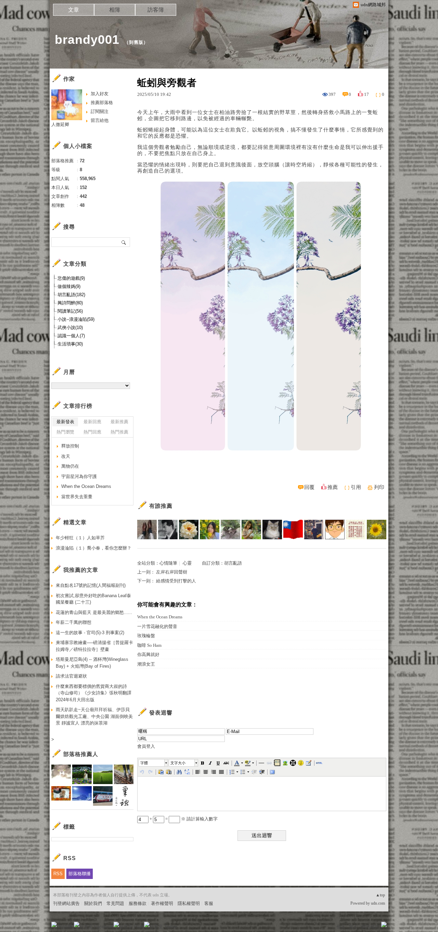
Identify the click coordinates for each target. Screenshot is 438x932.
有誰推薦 (160, 506)
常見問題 (115, 903)
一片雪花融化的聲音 (157, 626)
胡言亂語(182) (71, 294)
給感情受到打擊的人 (176, 580)
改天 (65, 456)
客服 (208, 903)
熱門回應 (92, 431)
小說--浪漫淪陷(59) (75, 319)
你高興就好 (148, 654)
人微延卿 (60, 124)
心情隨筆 (168, 563)
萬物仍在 (70, 466)
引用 (356, 487)
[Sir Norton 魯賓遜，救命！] (147, 529)
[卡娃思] (251, 529)
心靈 (187, 563)
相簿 (114, 10)
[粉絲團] (54, 924)
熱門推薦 (119, 431)
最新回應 (92, 421)
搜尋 (124, 242)
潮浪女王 (146, 664)
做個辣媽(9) (68, 286)
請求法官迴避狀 (71, 676)
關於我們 (93, 903)
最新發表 (65, 421)
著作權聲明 (162, 903)
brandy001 (87, 40)
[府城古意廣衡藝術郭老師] (168, 529)
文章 (73, 10)
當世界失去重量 (76, 496)
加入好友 (99, 93)
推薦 (332, 487)
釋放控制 (70, 446)
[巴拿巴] (314, 529)
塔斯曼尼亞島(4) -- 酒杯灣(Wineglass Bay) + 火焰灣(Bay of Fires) (92, 663)
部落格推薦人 (80, 754)
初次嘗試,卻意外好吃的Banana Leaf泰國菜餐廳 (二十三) (93, 599)
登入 (340, 926)
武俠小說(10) (70, 327)
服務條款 (137, 903)
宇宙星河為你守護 (79, 476)
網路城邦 (370, 926)
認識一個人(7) (71, 335)
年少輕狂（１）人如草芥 (80, 537)
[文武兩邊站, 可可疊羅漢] (293, 529)
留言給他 (99, 120)
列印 (379, 487)
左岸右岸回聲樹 (171, 572)
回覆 (309, 487)
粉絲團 (65, 926)
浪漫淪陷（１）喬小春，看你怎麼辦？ (93, 548)
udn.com (378, 903)
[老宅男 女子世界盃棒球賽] (272, 529)
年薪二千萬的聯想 (73, 622)
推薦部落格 (102, 102)
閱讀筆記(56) (70, 311)
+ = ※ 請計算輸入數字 (183, 818)
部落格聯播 (79, 873)
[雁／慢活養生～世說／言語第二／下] (355, 529)
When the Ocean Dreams (159, 616)
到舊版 (136, 42)
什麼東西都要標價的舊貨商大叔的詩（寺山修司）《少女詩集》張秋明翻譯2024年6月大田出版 (93, 693)
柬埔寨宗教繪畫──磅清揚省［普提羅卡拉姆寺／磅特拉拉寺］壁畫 (94, 646)
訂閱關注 (99, 111)
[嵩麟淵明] (335, 529)
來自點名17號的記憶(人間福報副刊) (91, 585)
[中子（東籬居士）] (188, 529)
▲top (380, 895)
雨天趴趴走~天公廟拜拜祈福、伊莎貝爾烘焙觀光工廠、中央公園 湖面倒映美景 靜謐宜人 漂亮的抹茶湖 (94, 716)
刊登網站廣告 (66, 903)
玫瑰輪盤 (146, 635)
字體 (144, 763)
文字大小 (177, 763)
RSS (58, 873)
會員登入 (146, 746)
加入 (353, 926)
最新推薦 (119, 421)
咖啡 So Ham (149, 645)
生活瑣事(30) (70, 344)
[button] (154, 763)
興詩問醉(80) (70, 302)
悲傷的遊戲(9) (71, 278)
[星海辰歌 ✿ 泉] (209, 529)
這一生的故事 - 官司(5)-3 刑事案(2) (90, 632)
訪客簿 (155, 10)
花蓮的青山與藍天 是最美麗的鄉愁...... (94, 612)
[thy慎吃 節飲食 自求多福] (376, 529)
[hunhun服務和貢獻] (230, 529)
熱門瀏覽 (65, 431)
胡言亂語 (233, 563)
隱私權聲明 (189, 903)
